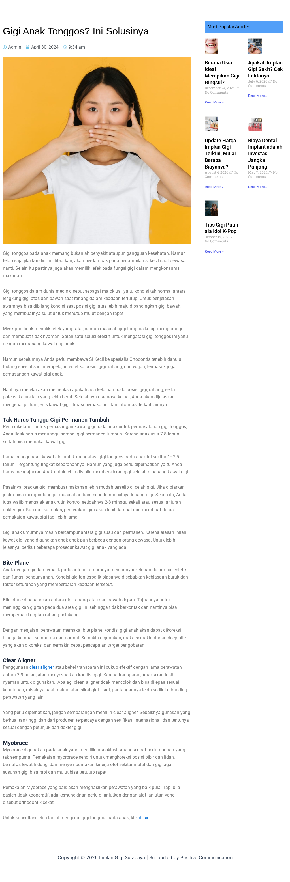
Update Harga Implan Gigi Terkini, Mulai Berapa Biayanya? (220, 153)
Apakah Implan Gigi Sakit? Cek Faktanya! (265, 69)
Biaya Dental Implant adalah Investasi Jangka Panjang (265, 153)
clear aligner (41, 667)
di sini (145, 817)
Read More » (214, 102)
